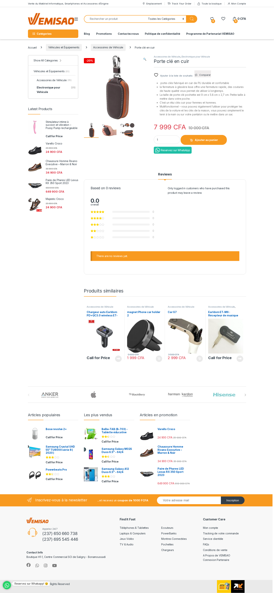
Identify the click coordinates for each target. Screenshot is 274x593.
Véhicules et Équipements (63, 47)
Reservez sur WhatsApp (175, 150)
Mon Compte (238, 3)
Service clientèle (213, 538)
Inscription (232, 500)
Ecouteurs (167, 527)
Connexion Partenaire (216, 559)
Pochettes (167, 544)
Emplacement (154, 3)
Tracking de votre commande (221, 533)
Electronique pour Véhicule (196, 56)
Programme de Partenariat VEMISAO (210, 33)
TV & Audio (126, 544)
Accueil (32, 47)
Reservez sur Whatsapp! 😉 (31, 583)
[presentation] (245, 395)
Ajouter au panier (206, 139)
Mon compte (210, 527)
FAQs (206, 544)
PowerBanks (169, 533)
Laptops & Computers (133, 533)
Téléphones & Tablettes (134, 527)
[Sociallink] (28, 565)
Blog (87, 33)
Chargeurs (167, 550)
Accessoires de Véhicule (108, 47)
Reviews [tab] (165, 174)
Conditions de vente (215, 550)
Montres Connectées (174, 538)
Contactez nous (128, 33)
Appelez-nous (116, 359)
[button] (144, 59)
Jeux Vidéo (127, 538)
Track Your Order (182, 3)
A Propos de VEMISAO (216, 555)
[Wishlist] (223, 19)
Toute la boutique (211, 3)
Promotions (104, 33)
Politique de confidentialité (162, 33)
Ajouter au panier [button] (158, 359)
